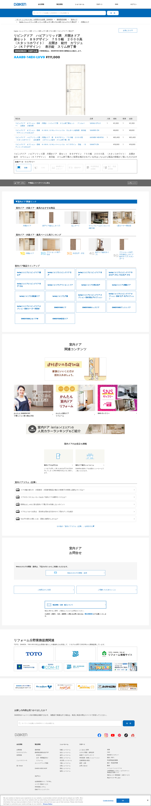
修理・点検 (82, 763)
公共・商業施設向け (42, 758)
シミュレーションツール (114, 768)
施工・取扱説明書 (112, 763)
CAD (108, 752)
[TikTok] (126, 736)
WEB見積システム (40, 787)
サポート (82, 744)
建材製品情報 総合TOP (42, 752)
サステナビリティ (22, 752)
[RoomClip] (133, 736)
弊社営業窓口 (89, 614)
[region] (75, 800)
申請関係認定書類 (112, 760)
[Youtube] (113, 736)
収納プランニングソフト (42, 789)
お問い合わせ (83, 766)
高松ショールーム (65, 768)
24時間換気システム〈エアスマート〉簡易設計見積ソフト (118, 771)
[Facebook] (99, 736)
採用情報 (19, 755)
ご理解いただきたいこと (107, 590)
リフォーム (39, 760)
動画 (108, 765)
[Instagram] (106, 736)
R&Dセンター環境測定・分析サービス (118, 775)
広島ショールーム (65, 766)
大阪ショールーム (65, 763)
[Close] (147, 800)
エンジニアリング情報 (41, 763)
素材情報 (37, 750)
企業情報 (19, 750)
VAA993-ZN (94, 130)
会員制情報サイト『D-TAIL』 (43, 781)
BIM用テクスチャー (113, 755)
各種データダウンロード (86, 755)
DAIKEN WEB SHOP (41, 768)
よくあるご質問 (84, 750)
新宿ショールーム (65, 758)
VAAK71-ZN (94, 144)
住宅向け (38, 755)
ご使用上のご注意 (44, 590)
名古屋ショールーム (66, 760)
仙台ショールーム (65, 752)
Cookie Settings (108, 800)
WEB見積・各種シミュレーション (89, 758)
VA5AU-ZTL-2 (95, 123)
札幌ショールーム (65, 750)
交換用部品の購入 (84, 760)
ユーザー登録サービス (41, 784)
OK (123, 800)
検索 (112, 13)
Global (21, 766)
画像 (108, 749)
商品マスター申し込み (113, 777)
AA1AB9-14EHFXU (97, 137)
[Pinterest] (119, 736)
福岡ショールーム (65, 771)
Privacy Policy (47, 804)
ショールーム (64, 744)
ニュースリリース (22, 760)
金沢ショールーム (65, 755)
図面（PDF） (111, 757)
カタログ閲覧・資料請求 (86, 752)
